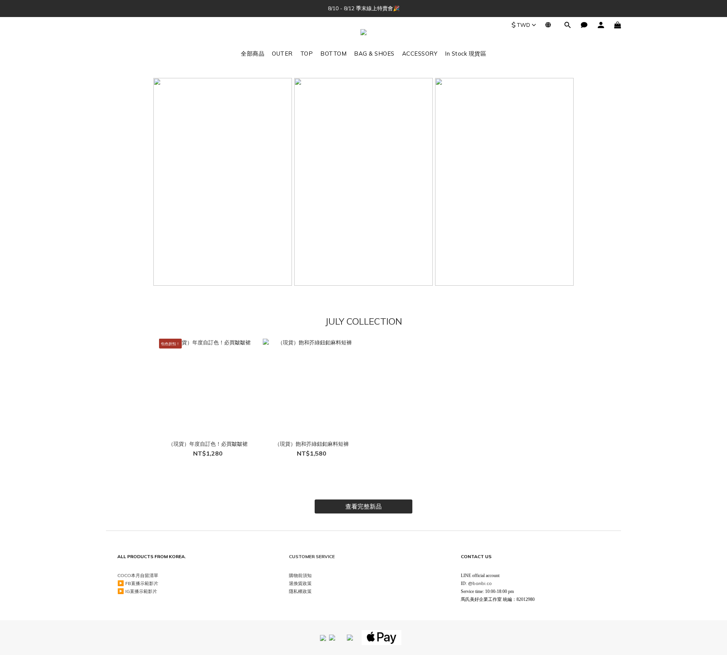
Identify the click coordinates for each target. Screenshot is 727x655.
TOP (306, 53)
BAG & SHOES (374, 53)
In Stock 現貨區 (465, 53)
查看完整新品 (363, 506)
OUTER (282, 53)
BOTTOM (333, 53)
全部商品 (252, 53)
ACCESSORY (420, 53)
